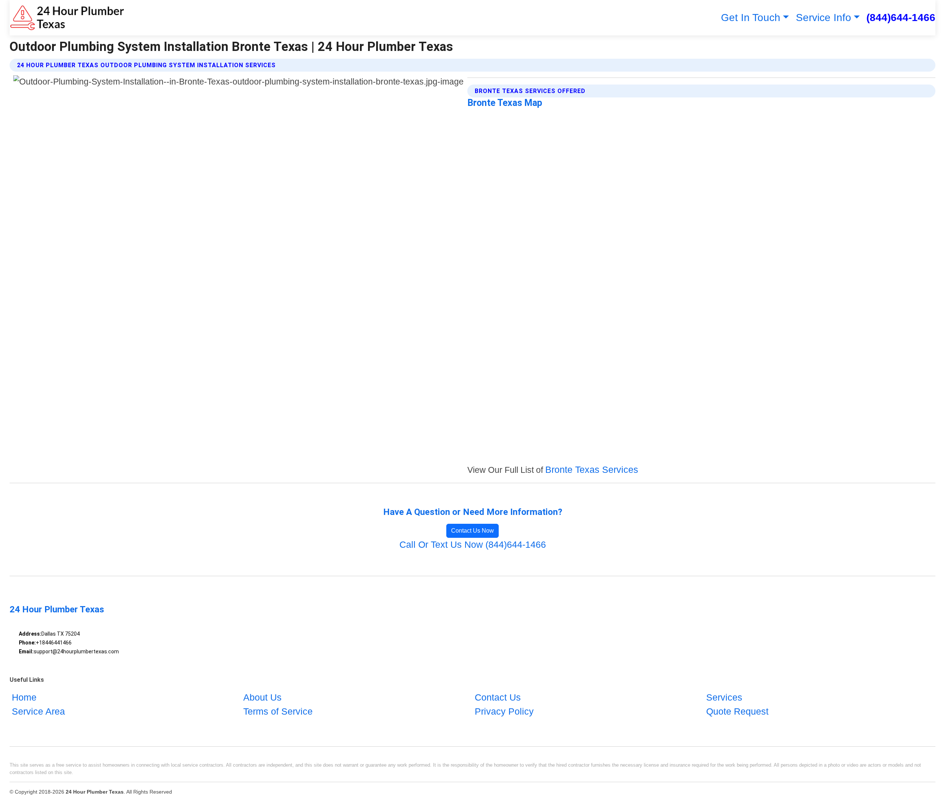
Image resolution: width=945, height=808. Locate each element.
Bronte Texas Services (591, 469)
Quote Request (737, 711)
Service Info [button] (823, 17)
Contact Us (498, 697)
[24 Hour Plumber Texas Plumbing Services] (67, 17)
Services (724, 697)
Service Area (38, 711)
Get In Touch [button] (750, 17)
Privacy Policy (504, 711)
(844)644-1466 (900, 17)
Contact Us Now (472, 530)
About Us (262, 697)
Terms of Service (278, 711)
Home (24, 697)
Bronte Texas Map (504, 102)
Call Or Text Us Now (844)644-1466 (472, 544)
